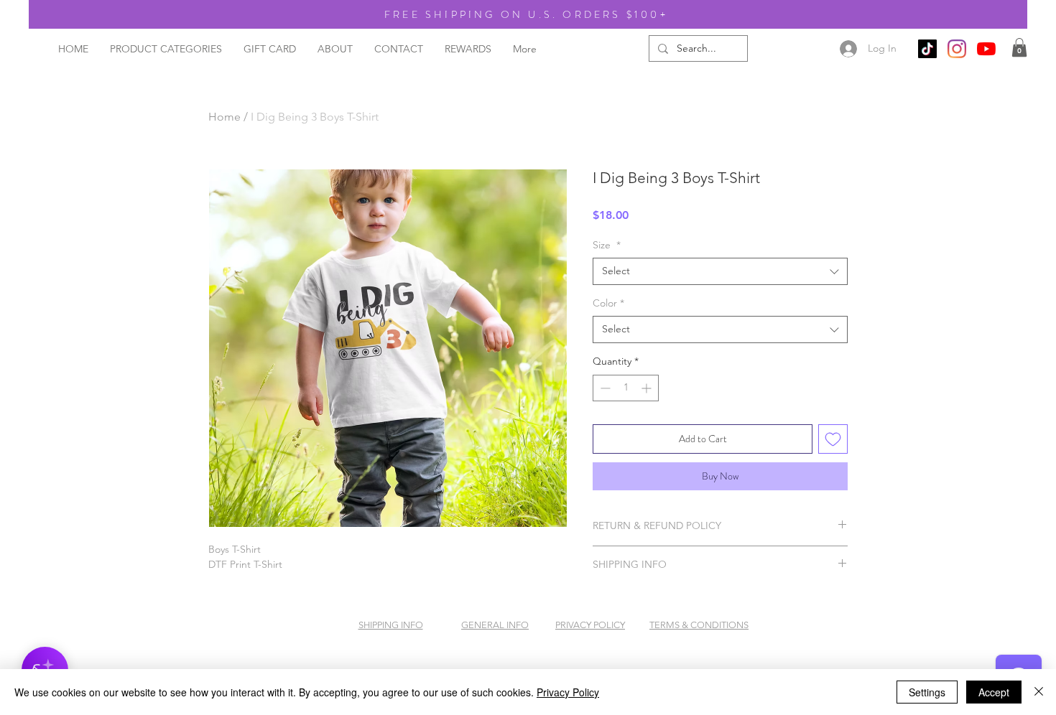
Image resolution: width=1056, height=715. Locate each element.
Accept (993, 692)
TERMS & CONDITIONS (699, 625)
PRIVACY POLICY (590, 625)
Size (607, 244)
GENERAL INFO (495, 625)
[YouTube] (986, 48)
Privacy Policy (568, 692)
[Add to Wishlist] (833, 439)
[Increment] (648, 388)
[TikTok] (927, 48)
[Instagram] (957, 48)
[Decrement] (604, 388)
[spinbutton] (626, 388)
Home (224, 116)
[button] (1019, 47)
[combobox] (720, 271)
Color (608, 302)
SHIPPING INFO (390, 625)
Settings (927, 692)
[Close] (1038, 692)
